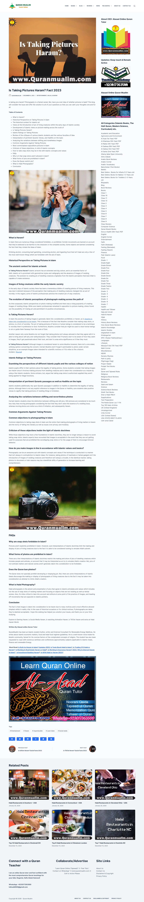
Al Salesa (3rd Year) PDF (110, 149)
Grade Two (105, 289)
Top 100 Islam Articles (109, 405)
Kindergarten (106, 335)
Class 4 (104, 208)
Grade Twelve (106, 286)
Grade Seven (106, 276)
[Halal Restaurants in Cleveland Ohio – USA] (115, 785)
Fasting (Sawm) (107, 250)
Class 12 (104, 201)
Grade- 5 (104, 299)
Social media (62, 731)
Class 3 (104, 206)
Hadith (103, 307)
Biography (105, 182)
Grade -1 (104, 260)
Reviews (89, 6)
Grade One (105, 273)
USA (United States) (108, 416)
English (103, 234)
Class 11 (104, 198)
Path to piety (106, 359)
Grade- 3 (104, 294)
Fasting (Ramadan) (108, 247)
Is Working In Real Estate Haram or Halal (31, 650)
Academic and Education (110, 133)
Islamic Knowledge (108, 327)
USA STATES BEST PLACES (111, 418)
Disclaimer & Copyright (104, 873)
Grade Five (105, 268)
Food (103, 258)
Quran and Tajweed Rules (110, 371)
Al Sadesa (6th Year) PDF (110, 146)
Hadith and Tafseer (108, 309)
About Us (117, 6)
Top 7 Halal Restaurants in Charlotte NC (110, 843)
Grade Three (105, 284)
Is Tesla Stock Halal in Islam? (61, 647)
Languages (105, 340)
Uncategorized (106, 410)
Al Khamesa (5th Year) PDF (111, 141)
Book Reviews (106, 188)
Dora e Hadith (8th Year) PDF (112, 232)
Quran (103, 369)
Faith (103, 242)
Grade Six (104, 278)
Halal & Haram (52, 95)
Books (73, 6)
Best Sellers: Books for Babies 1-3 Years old (117, 175)
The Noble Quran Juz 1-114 (111, 403)
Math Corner (105, 348)
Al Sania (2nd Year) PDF (110, 152)
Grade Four (105, 271)
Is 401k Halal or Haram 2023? (52, 652)
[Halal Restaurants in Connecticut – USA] (72, 785)
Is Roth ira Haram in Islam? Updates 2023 (34, 647)
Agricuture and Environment (111, 136)
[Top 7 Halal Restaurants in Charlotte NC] (115, 825)
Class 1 (103, 193)
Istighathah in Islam (108, 333)
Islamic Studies (106, 330)
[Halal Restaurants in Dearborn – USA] (29, 785)
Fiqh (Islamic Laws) (108, 255)
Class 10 (104, 195)
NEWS (98, 6)
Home (66, 6)
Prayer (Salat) (106, 364)
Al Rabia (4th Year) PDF (110, 144)
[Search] (134, 6)
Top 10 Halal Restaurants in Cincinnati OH (25, 843)
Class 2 (104, 203)
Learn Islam (50, 731)
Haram (26, 731)
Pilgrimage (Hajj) (107, 361)
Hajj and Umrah (107, 312)
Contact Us (127, 6)
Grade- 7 (104, 304)
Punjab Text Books (108, 366)
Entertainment (42, 95)
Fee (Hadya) (106, 6)
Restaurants (105, 379)
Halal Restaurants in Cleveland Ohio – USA (111, 803)
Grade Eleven (106, 265)
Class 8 (104, 219)
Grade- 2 (104, 291)
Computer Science (108, 227)
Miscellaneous (106, 351)
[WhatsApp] (43, 739)
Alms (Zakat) (106, 157)
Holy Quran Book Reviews (110, 325)
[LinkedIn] (27, 739)
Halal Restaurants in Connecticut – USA (67, 803)
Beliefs (103, 170)
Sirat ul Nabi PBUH (108, 395)
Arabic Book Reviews (109, 159)
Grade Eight (105, 263)
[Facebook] (12, 739)
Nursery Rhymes (107, 356)
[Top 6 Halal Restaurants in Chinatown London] (72, 825)
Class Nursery (106, 224)
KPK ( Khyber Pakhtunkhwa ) (111, 338)
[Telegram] (35, 739)
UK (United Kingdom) (109, 408)
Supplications (106, 397)
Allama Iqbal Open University (112, 154)
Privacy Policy (101, 876)
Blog (80, 6)
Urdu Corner (105, 413)
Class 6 (104, 214)
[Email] (51, 739)
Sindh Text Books (107, 392)
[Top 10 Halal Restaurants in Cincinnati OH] (29, 825)
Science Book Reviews (109, 390)
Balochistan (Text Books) (110, 167)
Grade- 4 (104, 296)
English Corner (106, 237)
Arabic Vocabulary (108, 164)
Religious (104, 374)
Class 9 (104, 221)
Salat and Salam (107, 384)
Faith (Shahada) (107, 245)
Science (104, 387)
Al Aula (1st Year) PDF (109, 139)
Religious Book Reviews (110, 377)
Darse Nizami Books (108, 229)
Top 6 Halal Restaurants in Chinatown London (69, 843)
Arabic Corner (106, 162)
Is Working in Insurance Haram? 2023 (62, 650)
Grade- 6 (104, 302)
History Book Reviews (109, 322)
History (103, 320)
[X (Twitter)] (20, 739)
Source (18, 352)
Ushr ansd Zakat (107, 421)
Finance (104, 252)
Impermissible (37, 731)
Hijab (103, 317)
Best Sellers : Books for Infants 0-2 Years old (117, 172)
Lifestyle (104, 343)
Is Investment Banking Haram (28, 652)
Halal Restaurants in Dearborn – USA (23, 803)
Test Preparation (107, 400)
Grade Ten (105, 281)
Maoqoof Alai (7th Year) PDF (111, 346)
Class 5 (104, 211)
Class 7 (103, 216)
